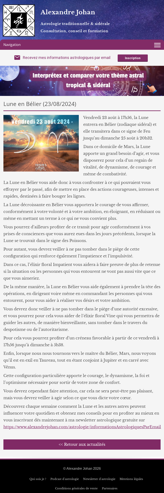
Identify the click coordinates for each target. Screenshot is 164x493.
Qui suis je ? (37, 479)
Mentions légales (131, 479)
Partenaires (109, 488)
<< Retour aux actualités (82, 444)
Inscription (133, 58)
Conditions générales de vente (76, 488)
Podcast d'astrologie (64, 479)
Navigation (12, 44)
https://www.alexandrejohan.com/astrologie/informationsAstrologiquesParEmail (82, 427)
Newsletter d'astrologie (99, 479)
